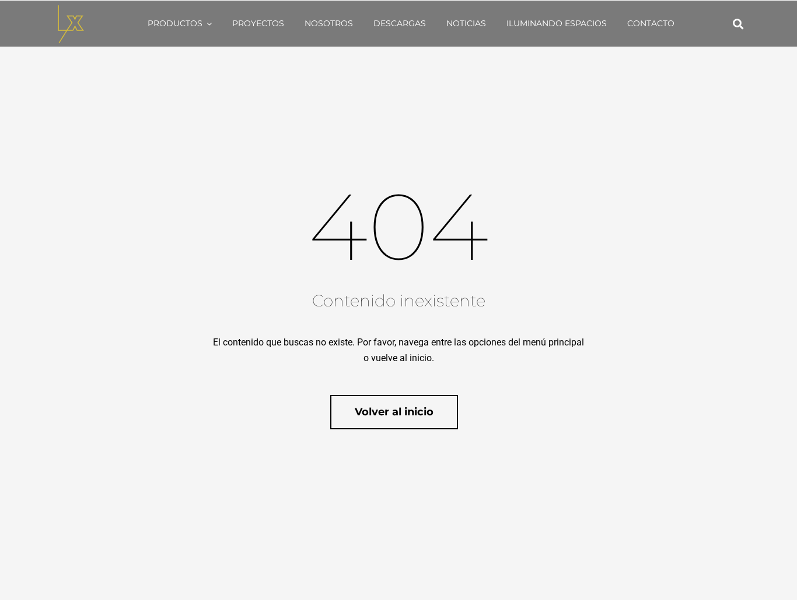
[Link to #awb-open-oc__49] (738, 24)
